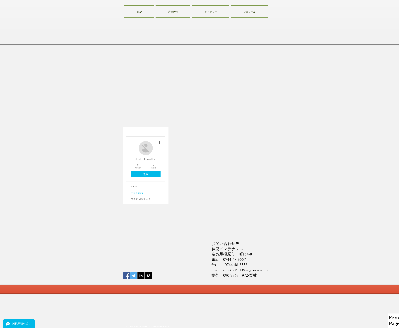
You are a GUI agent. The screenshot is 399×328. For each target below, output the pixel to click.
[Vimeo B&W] (148, 275)
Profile (134, 186)
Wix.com (173, 327)
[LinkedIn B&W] (140, 275)
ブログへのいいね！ (141, 199)
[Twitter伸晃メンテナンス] (133, 275)
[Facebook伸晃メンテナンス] (126, 275)
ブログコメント (138, 192)
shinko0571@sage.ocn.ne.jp (245, 269)
